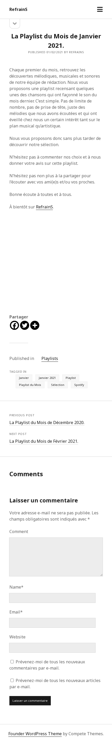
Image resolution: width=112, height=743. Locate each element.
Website (17, 637)
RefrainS (18, 9)
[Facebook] (14, 325)
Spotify (79, 385)
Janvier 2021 (47, 378)
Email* (16, 612)
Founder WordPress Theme (35, 734)
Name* (16, 587)
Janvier (24, 378)
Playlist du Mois (30, 385)
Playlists (49, 358)
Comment (18, 531)
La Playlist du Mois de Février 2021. (43, 441)
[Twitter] (24, 325)
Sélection (57, 385)
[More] (34, 325)
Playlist (71, 378)
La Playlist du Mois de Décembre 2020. (46, 422)
